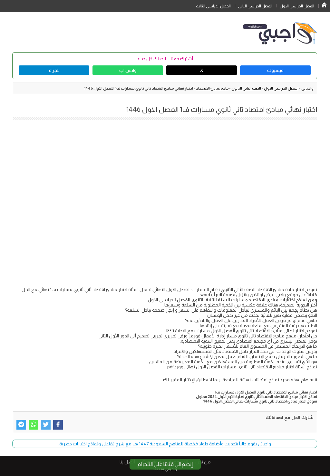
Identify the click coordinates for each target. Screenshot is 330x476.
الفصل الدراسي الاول (297, 6)
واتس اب (128, 70)
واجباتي (307, 88)
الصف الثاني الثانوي (246, 88)
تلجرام (54, 70)
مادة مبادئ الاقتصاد (212, 88)
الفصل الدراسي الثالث (213, 6)
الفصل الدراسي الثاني (255, 6)
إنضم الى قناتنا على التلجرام (165, 464)
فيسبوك (275, 70)
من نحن (203, 461)
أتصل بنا (127, 461)
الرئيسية (324, 5)
